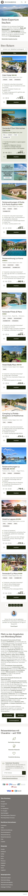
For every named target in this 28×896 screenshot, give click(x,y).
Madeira (3, 865)
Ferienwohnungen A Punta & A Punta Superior (13, 203)
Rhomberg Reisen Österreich (8, 815)
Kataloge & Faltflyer (6, 887)
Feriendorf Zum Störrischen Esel (13, 129)
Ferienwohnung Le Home (12, 258)
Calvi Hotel (6, 75)
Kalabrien (3, 863)
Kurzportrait (4, 804)
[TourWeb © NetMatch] (25, 894)
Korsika (3, 849)
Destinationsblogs (5, 880)
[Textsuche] (22, 2)
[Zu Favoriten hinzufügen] (4, 102)
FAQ (2, 839)
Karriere (3, 806)
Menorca (3, 861)
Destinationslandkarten (7, 882)
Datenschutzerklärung (6, 830)
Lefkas (2, 854)
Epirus (2, 856)
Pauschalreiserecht (6, 832)
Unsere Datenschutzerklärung (9, 778)
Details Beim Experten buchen (9, 39)
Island (2, 867)
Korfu (2, 858)
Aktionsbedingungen (14, 36)
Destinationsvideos (6, 877)
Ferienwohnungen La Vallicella (11, 468)
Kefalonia (3, 851)
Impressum (3, 825)
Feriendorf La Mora (10, 573)
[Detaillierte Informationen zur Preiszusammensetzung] (8, 98)
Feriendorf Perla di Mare (12, 312)
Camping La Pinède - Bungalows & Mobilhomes (12, 414)
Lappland (3, 870)
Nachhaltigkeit (6, 267)
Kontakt (3, 801)
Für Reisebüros (4, 808)
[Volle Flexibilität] (14, 172)
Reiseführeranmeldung (6, 884)
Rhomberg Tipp (6, 137)
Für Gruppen (4, 810)
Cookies (3, 841)
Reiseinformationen (6, 837)
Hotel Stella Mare (9, 365)
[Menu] (25, 2)
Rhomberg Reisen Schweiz (8, 817)
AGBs (2, 827)
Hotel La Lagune (9, 519)
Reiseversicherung (5, 834)
